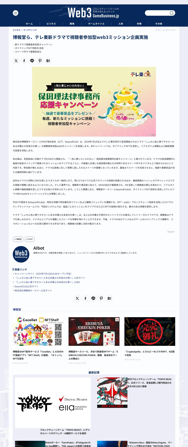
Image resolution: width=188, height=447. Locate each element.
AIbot (38, 248)
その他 (158, 23)
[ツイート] (16, 60)
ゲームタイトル (96, 23)
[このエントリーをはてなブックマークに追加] (48, 60)
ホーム (29, 23)
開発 (72, 23)
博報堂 (19, 239)
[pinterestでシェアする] (40, 60)
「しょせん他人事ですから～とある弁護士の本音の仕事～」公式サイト (50, 277)
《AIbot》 (170, 231)
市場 (139, 23)
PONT (30, 239)
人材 (120, 23)
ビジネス (51, 23)
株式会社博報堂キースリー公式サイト (33, 290)
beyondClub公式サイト (26, 286)
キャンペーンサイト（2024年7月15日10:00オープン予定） (44, 273)
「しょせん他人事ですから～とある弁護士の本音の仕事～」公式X (47, 282)
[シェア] (24, 60)
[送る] (32, 60)
